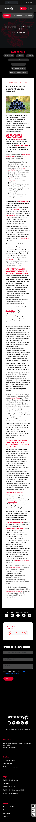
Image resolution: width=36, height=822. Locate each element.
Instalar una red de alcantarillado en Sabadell (15, 89)
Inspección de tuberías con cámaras (18, 60)
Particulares (29, 15)
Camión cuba (20, 55)
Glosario (6, 816)
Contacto (6, 813)
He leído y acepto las (16, 672)
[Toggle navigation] (30, 8)
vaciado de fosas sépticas (14, 591)
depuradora (12, 180)
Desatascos (30, 55)
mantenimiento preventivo (15, 528)
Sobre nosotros (8, 806)
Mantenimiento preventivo (18, 64)
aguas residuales (22, 145)
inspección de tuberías (15, 522)
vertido (10, 178)
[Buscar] (20, 2)
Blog (4, 810)
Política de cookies (9, 787)
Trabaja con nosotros (10, 767)
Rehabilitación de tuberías (18, 68)
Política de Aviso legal (10, 793)
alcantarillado (18, 139)
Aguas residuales (9, 55)
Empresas (8, 15)
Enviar (8, 678)
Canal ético (7, 783)
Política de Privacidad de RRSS (13, 790)
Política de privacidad (10, 780)
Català (29, 2)
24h (23, 8)
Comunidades (19, 15)
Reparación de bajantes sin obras (18, 72)
